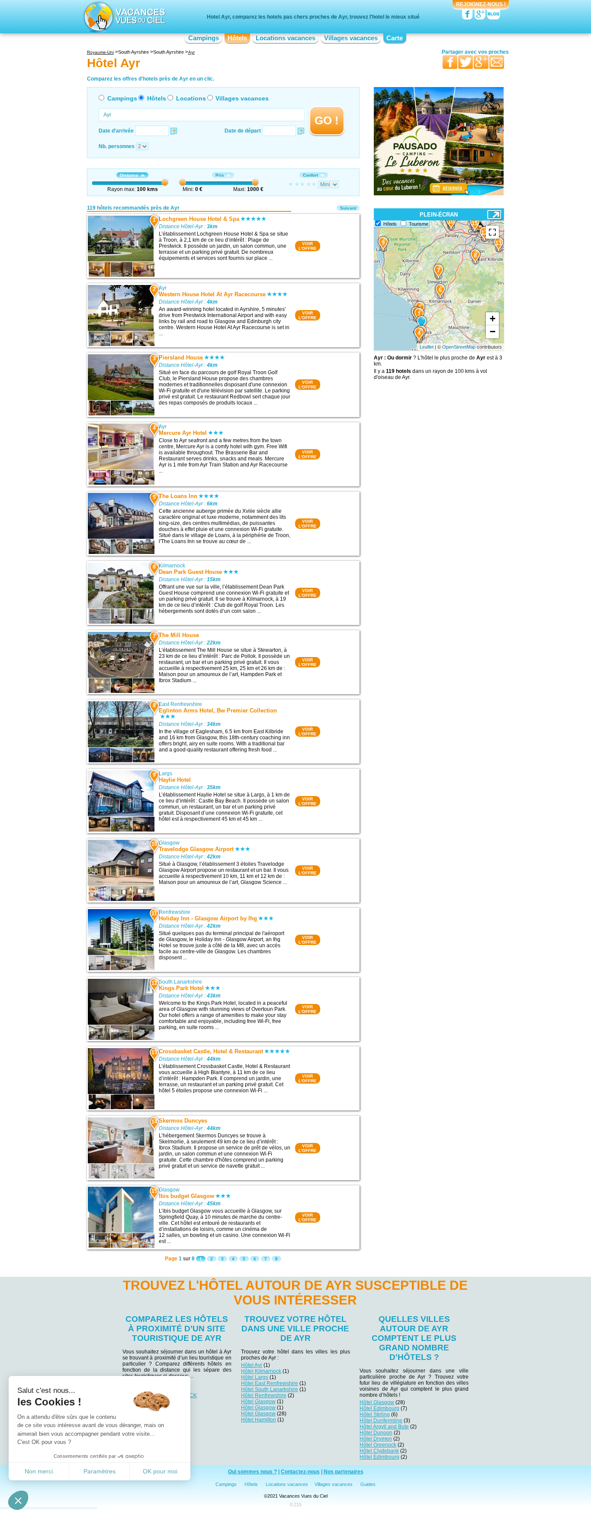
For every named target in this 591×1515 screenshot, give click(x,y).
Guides (368, 1484)
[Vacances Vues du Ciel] (123, 16)
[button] (18, 1500)
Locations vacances (285, 38)
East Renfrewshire (180, 704)
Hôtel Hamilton (258, 1420)
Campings (203, 38)
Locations (191, 98)
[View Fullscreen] (492, 232)
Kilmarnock (172, 566)
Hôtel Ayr (251, 1365)
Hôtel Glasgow (258, 1401)
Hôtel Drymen (376, 1439)
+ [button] (492, 318)
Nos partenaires (343, 1472)
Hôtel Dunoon (376, 1433)
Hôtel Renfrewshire (263, 1395)
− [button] (492, 331)
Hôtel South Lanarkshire (269, 1389)
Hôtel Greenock (378, 1445)
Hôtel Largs (254, 1377)
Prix (219, 175)
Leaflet (427, 347)
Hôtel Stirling (375, 1414)
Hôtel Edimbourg (379, 1408)
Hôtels (237, 38)
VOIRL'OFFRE (308, 246)
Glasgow (169, 843)
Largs (165, 773)
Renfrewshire (174, 912)
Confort (310, 175)
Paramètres (100, 1471)
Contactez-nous (300, 1472)
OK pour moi (160, 1471)
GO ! (327, 120)
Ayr (163, 288)
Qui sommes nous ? (252, 1472)
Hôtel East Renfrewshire (269, 1383)
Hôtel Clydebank (379, 1451)
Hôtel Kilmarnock (261, 1371)
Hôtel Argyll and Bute (384, 1427)
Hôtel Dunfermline (381, 1421)
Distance (129, 175)
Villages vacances (351, 38)
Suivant (348, 208)
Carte (394, 38)
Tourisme (418, 224)
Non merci (39, 1471)
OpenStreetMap (458, 347)
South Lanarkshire (180, 982)
